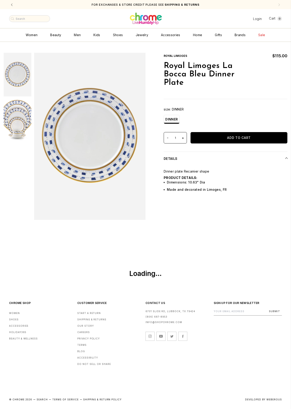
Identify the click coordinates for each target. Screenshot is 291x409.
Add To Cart (239, 138)
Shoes (118, 35)
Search (42, 399)
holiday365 (17, 332)
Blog (81, 351)
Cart (275, 18)
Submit (274, 311)
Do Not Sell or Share (94, 364)
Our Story (85, 325)
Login (257, 19)
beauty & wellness (23, 338)
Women (32, 35)
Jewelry (142, 35)
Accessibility (87, 357)
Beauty (55, 35)
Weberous (274, 399)
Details (170, 159)
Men (77, 35)
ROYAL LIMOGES (175, 56)
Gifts (218, 35)
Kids (96, 35)
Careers (83, 332)
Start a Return (89, 313)
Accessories (170, 35)
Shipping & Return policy (102, 399)
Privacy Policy (88, 338)
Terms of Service (65, 399)
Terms (82, 345)
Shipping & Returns (91, 319)
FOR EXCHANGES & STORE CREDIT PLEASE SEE (145, 4)
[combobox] (29, 18)
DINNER (171, 119)
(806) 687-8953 (156, 316)
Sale (261, 35)
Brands (240, 35)
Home (197, 35)
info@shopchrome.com (164, 322)
